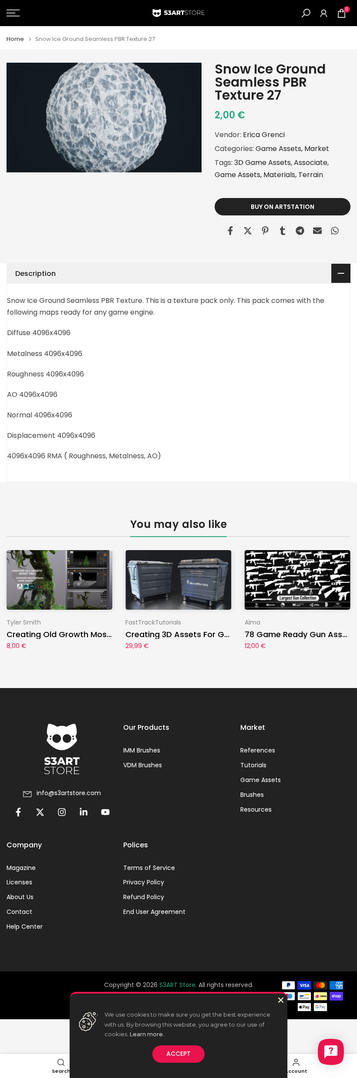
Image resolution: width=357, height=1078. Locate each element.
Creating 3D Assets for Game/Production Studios (223, 634)
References (257, 750)
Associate (310, 163)
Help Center (25, 927)
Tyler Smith (24, 622)
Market (316, 149)
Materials (279, 175)
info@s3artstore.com (69, 793)
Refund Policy (143, 897)
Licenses (19, 882)
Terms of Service (149, 868)
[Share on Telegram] (300, 230)
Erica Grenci (264, 135)
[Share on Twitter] (247, 230)
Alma (252, 622)
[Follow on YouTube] (105, 812)
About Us (20, 897)
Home (15, 39)
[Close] (280, 1000)
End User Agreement (154, 912)
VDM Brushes (142, 765)
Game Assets (278, 149)
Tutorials (253, 765)
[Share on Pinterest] (265, 230)
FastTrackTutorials (153, 622)
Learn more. (147, 1034)
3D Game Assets (262, 163)
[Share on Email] (317, 230)
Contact (19, 912)
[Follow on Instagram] (61, 812)
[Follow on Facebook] (18, 812)
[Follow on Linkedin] (83, 812)
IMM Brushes (141, 750)
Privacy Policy (143, 882)
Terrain (310, 175)
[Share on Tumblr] (282, 230)
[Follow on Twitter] (40, 812)
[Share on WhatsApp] (334, 230)
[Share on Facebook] (230, 230)
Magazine (21, 868)
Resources (256, 810)
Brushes (252, 795)
